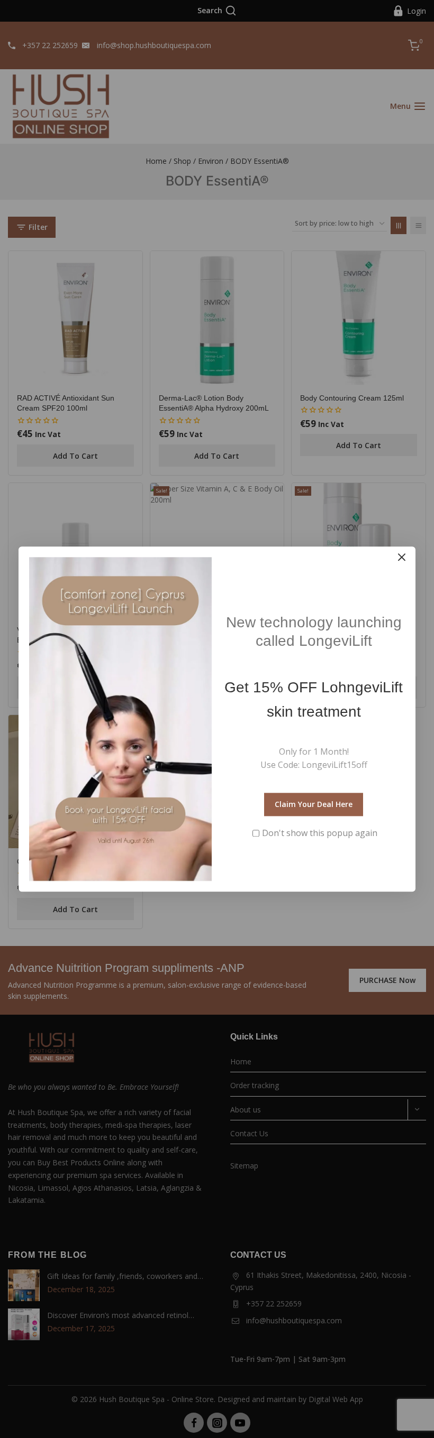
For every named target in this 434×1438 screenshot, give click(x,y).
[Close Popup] (402, 557)
